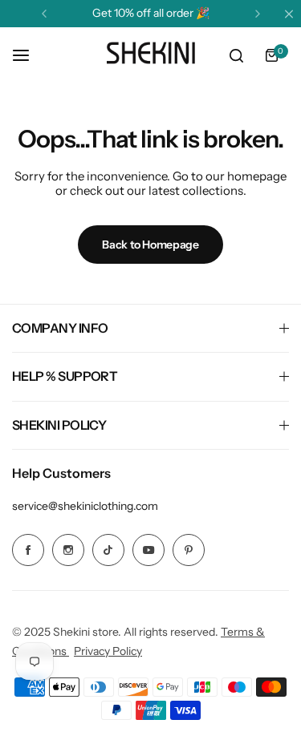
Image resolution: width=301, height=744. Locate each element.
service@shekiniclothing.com (85, 506)
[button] (44, 14)
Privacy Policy (108, 651)
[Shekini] (151, 55)
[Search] (236, 55)
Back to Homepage (150, 244)
